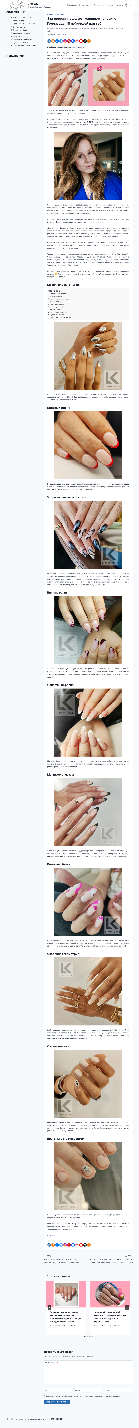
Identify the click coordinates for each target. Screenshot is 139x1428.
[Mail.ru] (49, 41)
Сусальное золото (57, 315)
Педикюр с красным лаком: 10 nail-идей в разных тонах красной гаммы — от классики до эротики (111, 1259)
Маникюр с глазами (57, 307)
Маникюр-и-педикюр (55, 14)
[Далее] (127, 1307)
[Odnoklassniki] (53, 41)
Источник (51, 1235)
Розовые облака (56, 310)
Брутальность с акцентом (61, 317)
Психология (72, 5)
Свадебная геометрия (58, 312)
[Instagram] (65, 41)
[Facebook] (73, 41)
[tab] (84, 1336)
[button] (131, 5)
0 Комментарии (71, 1325)
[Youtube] (81, 41)
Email (78, 1390)
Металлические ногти (58, 294)
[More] (89, 41)
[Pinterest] (69, 41)
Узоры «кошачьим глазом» (60, 299)
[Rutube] (85, 41)
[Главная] (48, 28)
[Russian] (126, 5)
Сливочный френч (57, 304)
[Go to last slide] (49, 1307)
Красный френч (56, 296)
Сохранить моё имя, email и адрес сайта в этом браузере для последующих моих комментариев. (83, 1396)
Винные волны (55, 302)
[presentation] (66, 1294)
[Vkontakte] (57, 41)
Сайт (108, 1390)
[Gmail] (77, 41)
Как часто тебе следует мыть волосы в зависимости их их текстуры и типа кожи (61, 1259)
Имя (47, 1390)
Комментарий (51, 1363)
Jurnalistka (52, 34)
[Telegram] (61, 41)
